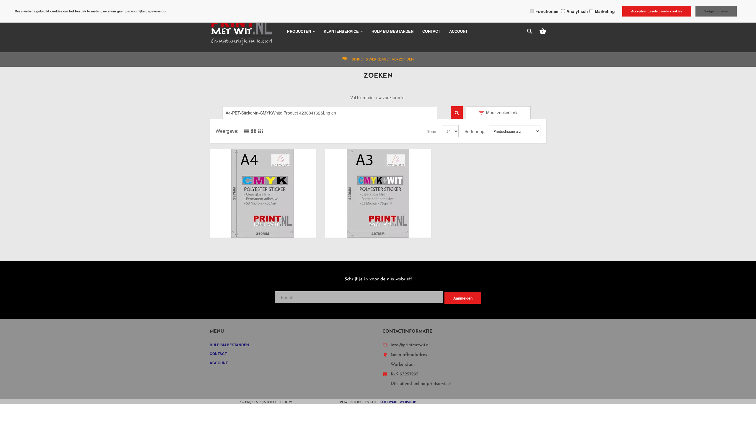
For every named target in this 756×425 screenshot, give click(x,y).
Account (458, 31)
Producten (299, 31)
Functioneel (547, 11)
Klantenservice (341, 31)
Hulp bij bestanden (392, 31)
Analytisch (577, 11)
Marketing (605, 11)
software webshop (398, 402)
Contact (431, 31)
